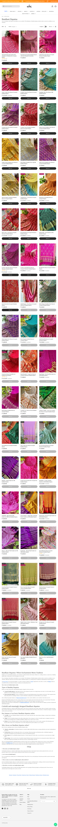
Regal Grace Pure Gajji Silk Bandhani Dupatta (46, 658)
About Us (21, 796)
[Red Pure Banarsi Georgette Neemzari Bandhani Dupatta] (10, 609)
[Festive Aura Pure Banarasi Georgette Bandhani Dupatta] (10, 644)
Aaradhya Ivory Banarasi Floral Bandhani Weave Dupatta (28, 411)
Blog (20, 804)
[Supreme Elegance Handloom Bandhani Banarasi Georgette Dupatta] (10, 184)
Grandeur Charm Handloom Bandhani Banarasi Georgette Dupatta (28, 128)
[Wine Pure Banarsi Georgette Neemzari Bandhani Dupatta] (47, 574)
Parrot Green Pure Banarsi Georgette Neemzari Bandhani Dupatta (28, 588)
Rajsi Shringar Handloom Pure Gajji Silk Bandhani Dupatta (28, 163)
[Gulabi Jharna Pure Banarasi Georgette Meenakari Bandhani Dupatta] (47, 42)
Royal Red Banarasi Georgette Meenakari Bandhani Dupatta (28, 233)
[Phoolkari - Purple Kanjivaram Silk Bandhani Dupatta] (10, 467)
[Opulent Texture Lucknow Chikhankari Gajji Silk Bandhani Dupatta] (29, 609)
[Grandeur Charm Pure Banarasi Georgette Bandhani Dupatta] (29, 79)
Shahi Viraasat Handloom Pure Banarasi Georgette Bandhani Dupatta (46, 163)
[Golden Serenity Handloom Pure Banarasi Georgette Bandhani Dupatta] (10, 149)
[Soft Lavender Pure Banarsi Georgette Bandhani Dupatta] (29, 432)
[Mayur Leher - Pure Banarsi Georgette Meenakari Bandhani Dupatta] (10, 219)
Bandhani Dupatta (6, 16)
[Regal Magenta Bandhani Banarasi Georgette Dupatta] (10, 397)
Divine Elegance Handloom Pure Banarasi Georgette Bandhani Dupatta (47, 305)
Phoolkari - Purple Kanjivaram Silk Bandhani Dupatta (8, 481)
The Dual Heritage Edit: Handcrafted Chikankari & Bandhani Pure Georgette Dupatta (9, 56)
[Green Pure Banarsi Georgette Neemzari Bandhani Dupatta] (10, 574)
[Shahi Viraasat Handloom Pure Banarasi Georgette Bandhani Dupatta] (47, 149)
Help (28, 796)
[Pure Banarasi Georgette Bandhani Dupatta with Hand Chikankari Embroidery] (29, 42)
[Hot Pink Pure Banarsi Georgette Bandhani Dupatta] (47, 254)
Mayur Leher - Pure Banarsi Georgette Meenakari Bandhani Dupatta (9, 233)
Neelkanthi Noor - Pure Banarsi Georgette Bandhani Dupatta (28, 198)
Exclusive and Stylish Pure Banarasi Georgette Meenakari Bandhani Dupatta (28, 268)
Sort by (10, 26)
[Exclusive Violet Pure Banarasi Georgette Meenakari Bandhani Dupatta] (10, 254)
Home (2, 16)
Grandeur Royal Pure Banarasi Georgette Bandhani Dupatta (9, 128)
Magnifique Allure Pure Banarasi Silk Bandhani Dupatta (46, 93)
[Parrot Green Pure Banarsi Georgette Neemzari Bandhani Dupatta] (29, 574)
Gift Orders (29, 808)
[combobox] (11, 6)
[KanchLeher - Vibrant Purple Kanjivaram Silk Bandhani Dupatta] (29, 538)
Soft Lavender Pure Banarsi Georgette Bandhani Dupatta (28, 446)
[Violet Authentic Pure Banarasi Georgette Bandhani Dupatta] (10, 326)
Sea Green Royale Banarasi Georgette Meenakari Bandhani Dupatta (46, 446)
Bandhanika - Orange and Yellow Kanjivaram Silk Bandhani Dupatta (45, 481)
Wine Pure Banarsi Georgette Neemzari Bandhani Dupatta (46, 588)
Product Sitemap (22, 802)
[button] (55, 6)
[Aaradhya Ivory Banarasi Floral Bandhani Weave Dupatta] (29, 397)
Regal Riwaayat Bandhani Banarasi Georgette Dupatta (46, 198)
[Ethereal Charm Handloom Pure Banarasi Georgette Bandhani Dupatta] (47, 114)
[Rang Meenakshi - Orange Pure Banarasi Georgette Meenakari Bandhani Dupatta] (29, 361)
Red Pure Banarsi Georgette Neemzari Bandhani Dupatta (9, 623)
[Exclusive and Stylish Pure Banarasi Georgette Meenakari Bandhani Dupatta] (29, 254)
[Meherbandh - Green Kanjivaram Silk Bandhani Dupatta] (47, 219)
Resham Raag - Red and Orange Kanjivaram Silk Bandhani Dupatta (47, 516)
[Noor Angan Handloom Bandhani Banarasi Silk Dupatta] (29, 644)
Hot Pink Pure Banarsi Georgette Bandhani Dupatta (47, 268)
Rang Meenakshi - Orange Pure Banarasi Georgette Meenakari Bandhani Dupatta (28, 375)
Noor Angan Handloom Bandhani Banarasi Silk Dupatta (29, 658)
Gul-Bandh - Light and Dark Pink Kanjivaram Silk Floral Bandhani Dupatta (9, 516)
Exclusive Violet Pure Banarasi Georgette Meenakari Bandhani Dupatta (9, 268)
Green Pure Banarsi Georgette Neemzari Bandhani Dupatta (9, 588)
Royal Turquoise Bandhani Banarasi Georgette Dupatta (27, 340)
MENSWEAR (51, 11)
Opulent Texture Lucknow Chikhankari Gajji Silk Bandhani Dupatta (29, 623)
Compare (41, 26)
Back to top (29, 788)
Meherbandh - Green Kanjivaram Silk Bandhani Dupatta (46, 233)
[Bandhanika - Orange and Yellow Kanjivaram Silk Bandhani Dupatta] (47, 467)
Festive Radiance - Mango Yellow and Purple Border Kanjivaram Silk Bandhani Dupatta (29, 516)
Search (28, 798)
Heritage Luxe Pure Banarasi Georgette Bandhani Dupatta (46, 623)
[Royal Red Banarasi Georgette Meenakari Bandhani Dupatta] (29, 219)
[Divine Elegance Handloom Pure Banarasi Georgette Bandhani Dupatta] (47, 291)
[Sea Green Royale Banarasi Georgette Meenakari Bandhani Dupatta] (47, 432)
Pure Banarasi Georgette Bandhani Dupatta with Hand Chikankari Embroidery (29, 55)
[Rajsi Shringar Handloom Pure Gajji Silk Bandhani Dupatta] (29, 149)
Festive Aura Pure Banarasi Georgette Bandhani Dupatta (9, 658)
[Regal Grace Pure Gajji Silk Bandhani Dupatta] (47, 644)
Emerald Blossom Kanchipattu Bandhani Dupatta (9, 446)
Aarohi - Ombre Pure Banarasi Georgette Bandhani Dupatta (9, 93)
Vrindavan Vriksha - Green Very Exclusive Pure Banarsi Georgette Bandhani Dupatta (47, 411)
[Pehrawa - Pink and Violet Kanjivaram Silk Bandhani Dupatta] (10, 538)
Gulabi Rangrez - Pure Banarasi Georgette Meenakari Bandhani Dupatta (28, 305)
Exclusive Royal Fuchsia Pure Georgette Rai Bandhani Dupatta (29, 481)
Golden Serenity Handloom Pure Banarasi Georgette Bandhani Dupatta (9, 163)
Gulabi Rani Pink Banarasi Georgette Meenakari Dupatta (46, 340)
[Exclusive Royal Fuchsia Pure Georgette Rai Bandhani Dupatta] (29, 467)
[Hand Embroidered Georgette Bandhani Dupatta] (10, 291)
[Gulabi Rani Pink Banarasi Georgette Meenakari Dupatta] (47, 326)
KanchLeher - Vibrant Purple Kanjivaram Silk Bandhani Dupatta (28, 551)
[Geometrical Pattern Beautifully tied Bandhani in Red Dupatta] (10, 361)
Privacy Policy (30, 806)
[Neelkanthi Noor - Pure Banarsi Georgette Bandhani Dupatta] (29, 184)
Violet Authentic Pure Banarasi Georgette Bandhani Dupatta (9, 340)
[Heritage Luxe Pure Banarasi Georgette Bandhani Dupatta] (47, 609)
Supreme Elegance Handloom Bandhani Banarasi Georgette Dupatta (9, 198)
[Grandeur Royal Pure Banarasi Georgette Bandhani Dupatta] (10, 114)
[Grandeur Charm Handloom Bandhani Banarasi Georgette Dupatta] (29, 114)
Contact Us (29, 813)
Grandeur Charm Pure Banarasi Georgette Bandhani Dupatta (29, 93)
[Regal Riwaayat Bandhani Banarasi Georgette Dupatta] (47, 184)
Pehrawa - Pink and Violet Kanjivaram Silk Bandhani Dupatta (10, 551)
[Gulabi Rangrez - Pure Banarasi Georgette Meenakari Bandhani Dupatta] (29, 291)
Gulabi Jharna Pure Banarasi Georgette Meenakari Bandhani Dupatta (46, 55)
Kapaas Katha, (5, 681)
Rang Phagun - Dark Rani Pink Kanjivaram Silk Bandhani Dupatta (47, 375)
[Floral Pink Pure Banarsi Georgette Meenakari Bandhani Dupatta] (47, 538)
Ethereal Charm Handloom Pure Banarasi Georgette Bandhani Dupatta (47, 128)
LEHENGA (38, 11)
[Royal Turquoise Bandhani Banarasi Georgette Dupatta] (29, 326)
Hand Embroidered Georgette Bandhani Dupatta (9, 305)
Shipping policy (30, 804)
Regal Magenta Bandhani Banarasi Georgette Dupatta (8, 411)
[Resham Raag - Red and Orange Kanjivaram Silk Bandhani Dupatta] (47, 502)
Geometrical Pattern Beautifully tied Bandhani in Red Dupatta (8, 375)
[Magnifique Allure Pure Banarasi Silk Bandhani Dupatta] (47, 79)
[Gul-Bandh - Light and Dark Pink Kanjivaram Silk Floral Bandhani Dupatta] (10, 502)
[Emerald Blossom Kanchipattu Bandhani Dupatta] (10, 432)
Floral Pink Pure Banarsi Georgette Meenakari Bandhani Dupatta (45, 551)
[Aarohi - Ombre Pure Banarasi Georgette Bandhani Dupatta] (10, 79)
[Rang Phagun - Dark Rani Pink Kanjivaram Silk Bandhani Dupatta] (47, 361)
